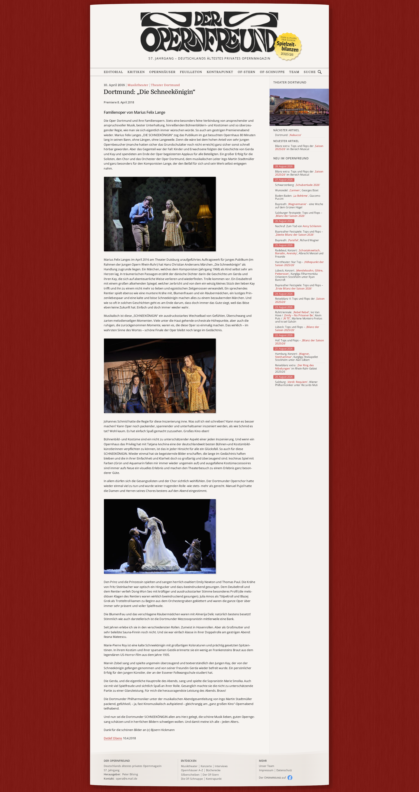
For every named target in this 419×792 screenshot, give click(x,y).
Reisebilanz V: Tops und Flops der (300, 300)
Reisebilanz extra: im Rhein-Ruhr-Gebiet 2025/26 (296, 368)
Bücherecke (213, 770)
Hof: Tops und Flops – (299, 342)
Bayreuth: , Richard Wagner (297, 240)
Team (294, 72)
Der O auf (272, 777)
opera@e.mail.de (126, 778)
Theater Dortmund (165, 85)
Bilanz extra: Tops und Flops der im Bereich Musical (299, 173)
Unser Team (266, 766)
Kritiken (136, 72)
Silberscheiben (190, 774)
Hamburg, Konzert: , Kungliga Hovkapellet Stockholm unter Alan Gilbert (296, 357)
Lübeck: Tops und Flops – (297, 328)
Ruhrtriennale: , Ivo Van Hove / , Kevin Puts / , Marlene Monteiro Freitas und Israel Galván (298, 317)
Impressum (266, 770)
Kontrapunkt (220, 72)
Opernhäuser (162, 72)
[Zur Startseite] (209, 32)
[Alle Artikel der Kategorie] (299, 107)
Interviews (221, 766)
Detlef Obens (113, 738)
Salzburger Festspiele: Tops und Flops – (298, 214)
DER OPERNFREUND (117, 761)
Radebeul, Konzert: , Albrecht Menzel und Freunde (299, 253)
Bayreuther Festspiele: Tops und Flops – (299, 233)
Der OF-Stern (211, 774)
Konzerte (206, 766)
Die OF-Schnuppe (192, 778)
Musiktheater (138, 85)
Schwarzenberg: (297, 185)
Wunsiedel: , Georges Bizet (296, 190)
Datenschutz (284, 770)
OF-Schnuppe (272, 72)
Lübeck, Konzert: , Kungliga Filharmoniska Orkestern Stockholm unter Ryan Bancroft (299, 275)
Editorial (113, 72)
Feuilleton (191, 72)
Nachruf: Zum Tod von (298, 226)
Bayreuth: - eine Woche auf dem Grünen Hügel (299, 206)
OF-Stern (246, 72)
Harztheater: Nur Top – (299, 264)
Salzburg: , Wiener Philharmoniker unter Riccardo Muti (296, 383)
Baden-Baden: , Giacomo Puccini (297, 197)
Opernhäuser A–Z (192, 770)
